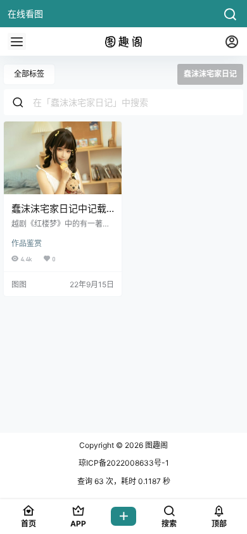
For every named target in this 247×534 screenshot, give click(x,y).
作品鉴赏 (26, 243)
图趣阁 (155, 445)
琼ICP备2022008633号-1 (124, 463)
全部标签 (29, 73)
